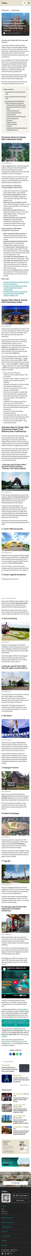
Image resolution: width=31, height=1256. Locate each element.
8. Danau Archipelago (11, 124)
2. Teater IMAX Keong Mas (12, 111)
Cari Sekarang (16, 1183)
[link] (8, 1152)
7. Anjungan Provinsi (11, 122)
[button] (20, 1200)
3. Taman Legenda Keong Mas (13, 112)
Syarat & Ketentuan (5, 1249)
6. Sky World (9, 120)
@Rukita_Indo (6, 1041)
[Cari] (25, 3)
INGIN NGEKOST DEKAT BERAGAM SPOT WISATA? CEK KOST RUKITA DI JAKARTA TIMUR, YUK (15, 1023)
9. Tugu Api (9, 126)
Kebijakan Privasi (13, 1249)
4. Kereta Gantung (11, 114)
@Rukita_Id (20, 1041)
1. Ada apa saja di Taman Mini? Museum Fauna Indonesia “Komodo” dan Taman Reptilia (16, 107)
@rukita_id (8, 1043)
